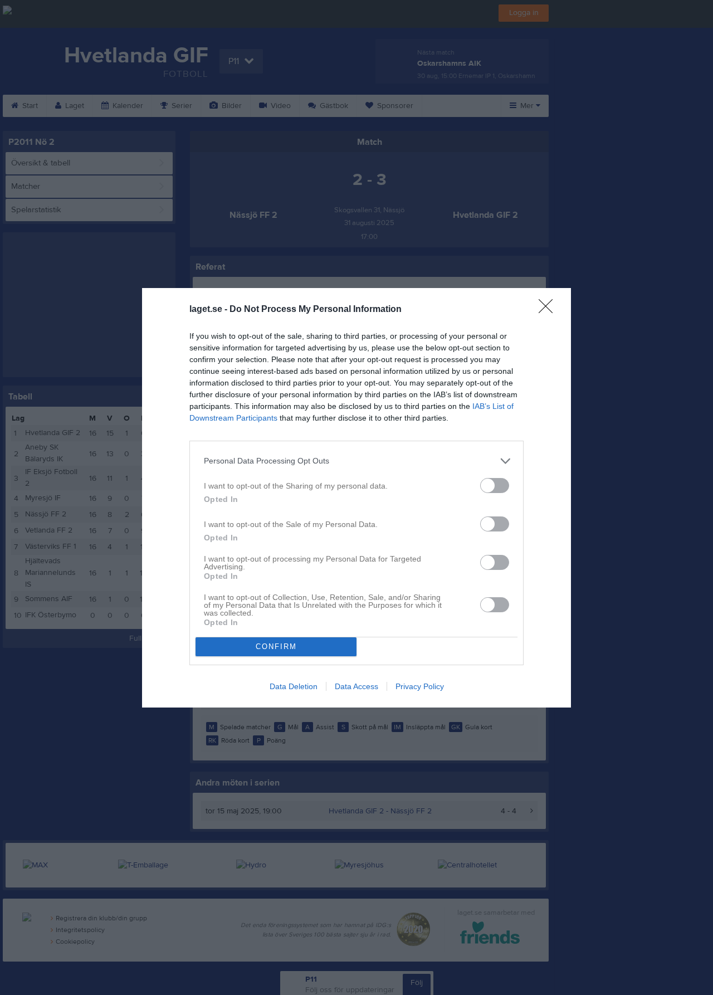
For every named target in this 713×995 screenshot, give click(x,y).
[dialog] (356, 498)
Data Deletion (294, 686)
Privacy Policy (419, 686)
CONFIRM (276, 646)
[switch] (494, 485)
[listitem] (356, 461)
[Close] (549, 309)
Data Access (356, 686)
